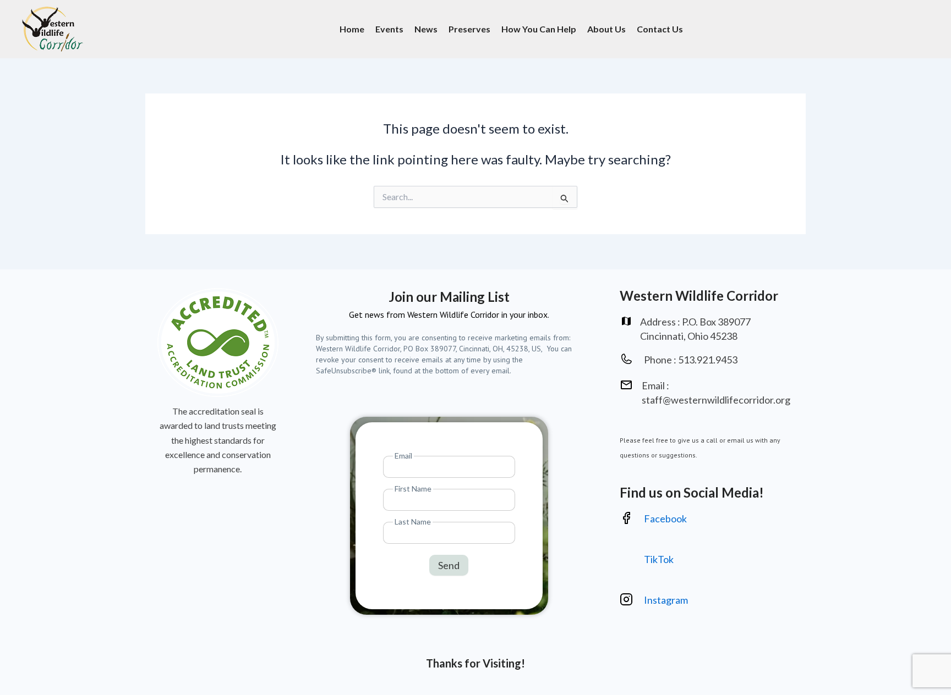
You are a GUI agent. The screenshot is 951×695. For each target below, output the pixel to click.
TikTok (659, 559)
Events (389, 29)
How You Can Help (538, 29)
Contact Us (660, 29)
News (426, 29)
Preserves (469, 29)
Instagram (667, 600)
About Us (606, 29)
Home (352, 29)
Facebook (665, 518)
